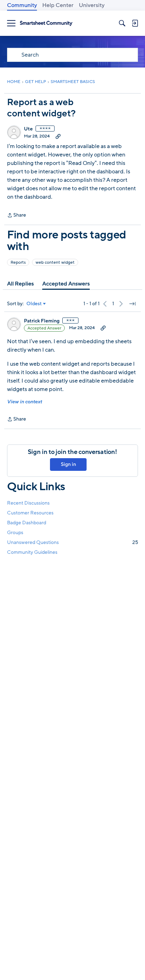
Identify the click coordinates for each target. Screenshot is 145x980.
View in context (24, 401)
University (92, 5)
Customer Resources (30, 513)
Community (22, 5)
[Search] (122, 23)
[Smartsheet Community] (46, 23)
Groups (15, 532)
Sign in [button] (68, 464)
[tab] (20, 284)
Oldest (34, 303)
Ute (28, 129)
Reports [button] (18, 262)
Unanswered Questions (72, 542)
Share (16, 215)
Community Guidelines (32, 552)
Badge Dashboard (26, 522)
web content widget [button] (55, 262)
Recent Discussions (28, 503)
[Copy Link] (58, 136)
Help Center (58, 5)
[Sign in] (134, 23)
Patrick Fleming (41, 321)
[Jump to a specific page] (132, 303)
